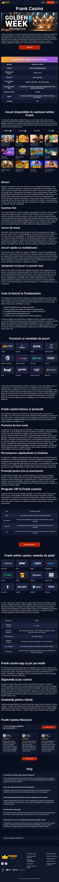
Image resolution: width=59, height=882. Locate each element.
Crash (35, 130)
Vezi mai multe (29, 758)
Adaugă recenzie (49, 727)
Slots (50, 130)
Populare (6, 130)
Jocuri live (21, 130)
